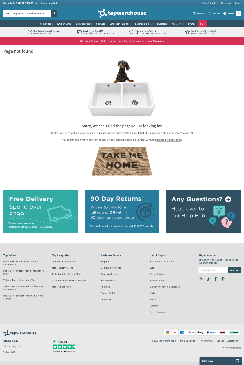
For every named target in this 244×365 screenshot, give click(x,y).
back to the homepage (168, 139)
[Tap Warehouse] (122, 161)
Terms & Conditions (187, 340)
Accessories (178, 23)
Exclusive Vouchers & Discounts (165, 286)
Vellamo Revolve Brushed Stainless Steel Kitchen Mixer (23, 288)
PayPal (153, 293)
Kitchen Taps (46, 23)
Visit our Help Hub (12, 346)
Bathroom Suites (144, 23)
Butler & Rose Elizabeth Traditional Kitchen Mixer (20, 263)
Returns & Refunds (110, 274)
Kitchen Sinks (64, 23)
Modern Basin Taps (61, 286)
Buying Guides (157, 274)
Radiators (162, 23)
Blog (152, 267)
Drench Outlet (108, 293)
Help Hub (226, 2)
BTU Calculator (157, 280)
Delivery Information (111, 267)
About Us (105, 286)
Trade (238, 2)
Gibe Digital (236, 347)
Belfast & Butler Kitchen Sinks (66, 274)
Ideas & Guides (209, 2)
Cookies (220, 340)
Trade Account (108, 280)
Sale (202, 23)
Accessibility (233, 340)
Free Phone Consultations (162, 261)
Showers (100, 23)
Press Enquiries (157, 311)
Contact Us (106, 299)
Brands (191, 23)
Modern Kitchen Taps (62, 267)
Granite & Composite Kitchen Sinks (69, 280)
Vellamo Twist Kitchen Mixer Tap (19, 280)
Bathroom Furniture (120, 23)
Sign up (234, 270)
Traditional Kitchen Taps (64, 261)
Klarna (153, 299)
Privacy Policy (206, 340)
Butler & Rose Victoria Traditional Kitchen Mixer (23, 272)
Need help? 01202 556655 (30, 3)
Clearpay (154, 305)
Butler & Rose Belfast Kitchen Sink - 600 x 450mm (23, 297)
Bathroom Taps (84, 23)
